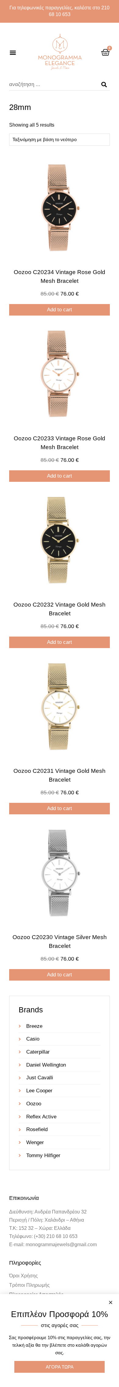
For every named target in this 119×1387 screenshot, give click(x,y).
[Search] (104, 84)
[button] (13, 52)
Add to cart (59, 310)
